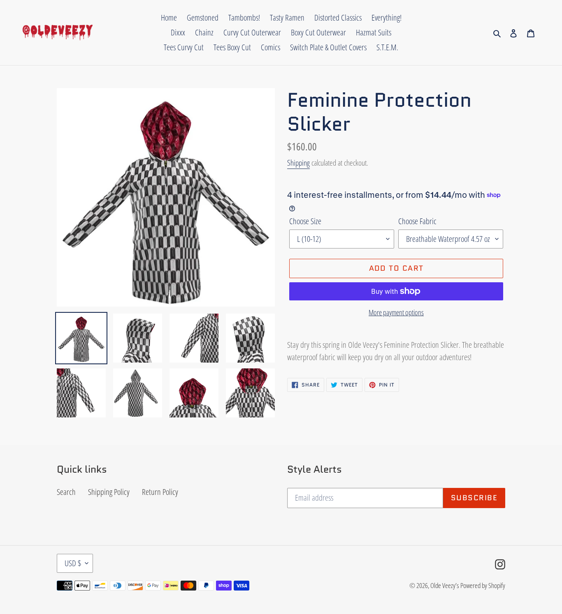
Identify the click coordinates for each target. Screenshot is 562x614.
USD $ (73, 563)
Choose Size (305, 221)
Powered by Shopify (482, 585)
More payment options (396, 312)
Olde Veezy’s (444, 585)
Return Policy (160, 491)
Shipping (298, 162)
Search (66, 491)
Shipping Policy (109, 491)
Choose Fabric (417, 221)
